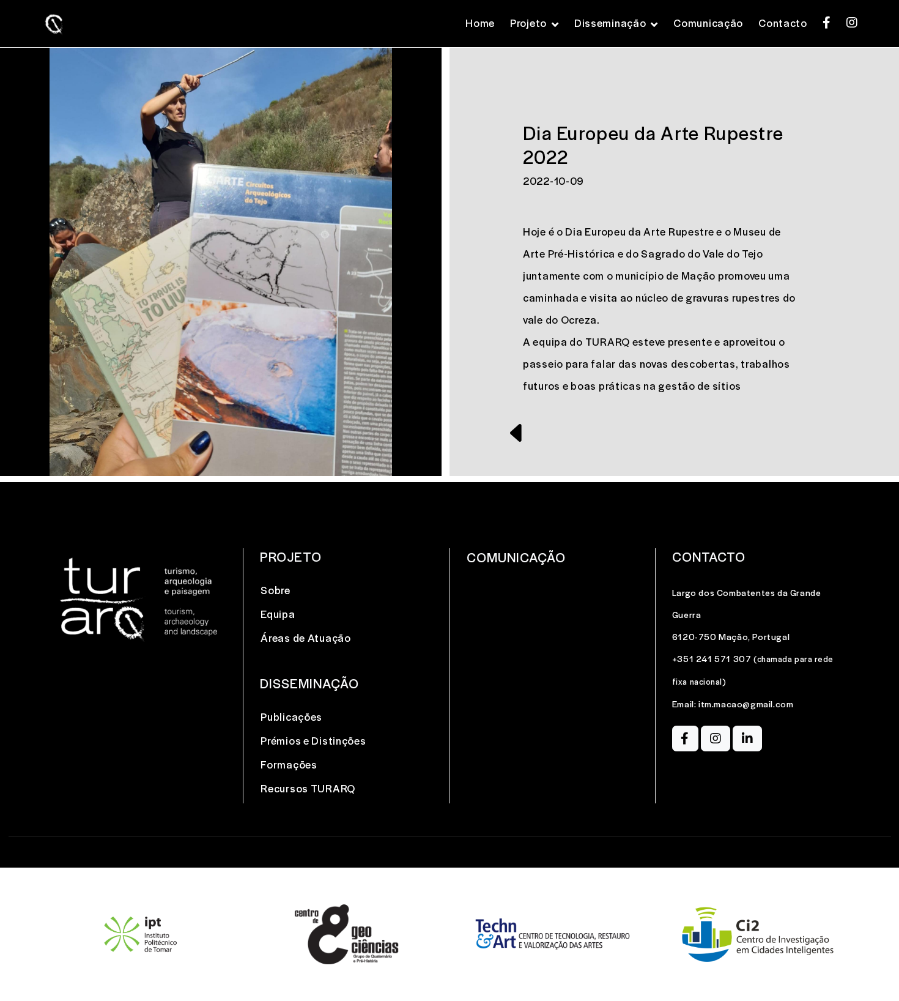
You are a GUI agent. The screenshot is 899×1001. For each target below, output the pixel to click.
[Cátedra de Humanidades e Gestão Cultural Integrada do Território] (141, 934)
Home (480, 22)
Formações (289, 764)
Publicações (291, 716)
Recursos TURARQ (308, 788)
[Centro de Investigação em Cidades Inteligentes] (758, 934)
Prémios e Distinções (313, 740)
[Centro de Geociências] (346, 934)
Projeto (528, 22)
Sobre (275, 589)
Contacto (782, 22)
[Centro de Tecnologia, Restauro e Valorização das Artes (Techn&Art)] (552, 934)
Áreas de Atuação (306, 637)
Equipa (278, 613)
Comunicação (708, 22)
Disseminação (610, 22)
